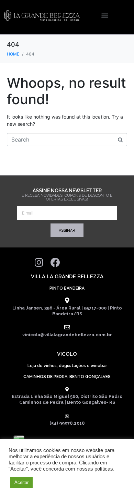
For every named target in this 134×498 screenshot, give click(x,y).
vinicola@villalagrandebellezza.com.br (67, 334)
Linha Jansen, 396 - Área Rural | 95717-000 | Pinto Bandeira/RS (67, 310)
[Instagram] (39, 262)
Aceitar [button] (21, 482)
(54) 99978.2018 (67, 423)
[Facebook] (55, 262)
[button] (104, 15)
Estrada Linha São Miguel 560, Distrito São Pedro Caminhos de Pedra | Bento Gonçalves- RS (67, 399)
